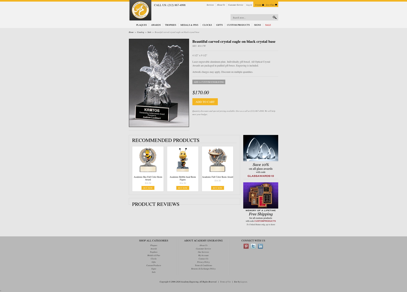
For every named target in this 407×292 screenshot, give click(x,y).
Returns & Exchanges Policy (203, 268)
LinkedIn (260, 246)
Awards (156, 24)
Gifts (219, 24)
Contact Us (203, 258)
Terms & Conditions (203, 265)
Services (210, 4)
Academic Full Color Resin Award (217, 176)
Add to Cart (205, 102)
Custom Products (238, 24)
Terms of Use (225, 281)
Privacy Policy (203, 262)
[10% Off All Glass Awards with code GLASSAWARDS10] (260, 177)
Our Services (203, 252)
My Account (203, 255)
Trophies (170, 24)
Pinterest (246, 246)
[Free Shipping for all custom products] (260, 225)
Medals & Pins (189, 24)
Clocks (207, 24)
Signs (257, 24)
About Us (221, 4)
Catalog (140, 32)
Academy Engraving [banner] (140, 10)
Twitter (253, 246)
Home (131, 32)
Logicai (243, 281)
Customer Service (235, 4)
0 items (258, 4)
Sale (268, 24)
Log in (249, 4)
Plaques (141, 24)
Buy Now (147, 188)
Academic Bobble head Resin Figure (183, 178)
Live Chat (270, 4)
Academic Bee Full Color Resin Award (148, 178)
